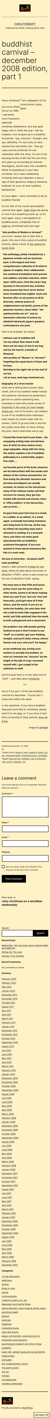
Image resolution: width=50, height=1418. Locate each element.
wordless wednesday (12, 1383)
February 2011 (8, 1022)
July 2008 (6, 1146)
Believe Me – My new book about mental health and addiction (25, 946)
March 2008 (8, 1161)
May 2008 (7, 1154)
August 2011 (8, 1007)
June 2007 (7, 1197)
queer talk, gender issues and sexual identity (23, 1352)
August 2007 (8, 1189)
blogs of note (22, 752)
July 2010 (6, 1050)
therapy (5, 1376)
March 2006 (8, 1257)
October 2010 (8, 1038)
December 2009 (10, 1078)
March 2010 (7, 1066)
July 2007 (6, 1193)
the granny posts (10, 1368)
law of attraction (38, 759)
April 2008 (7, 1157)
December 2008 (10, 1126)
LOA (3, 762)
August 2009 (8, 1094)
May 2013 (6, 987)
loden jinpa (30, 210)
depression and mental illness (16, 1304)
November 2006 (10, 1225)
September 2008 (10, 1138)
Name (5, 822)
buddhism (25, 759)
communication (9, 1296)
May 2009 (7, 1106)
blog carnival (14, 759)
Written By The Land (12, 952)
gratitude (6, 1320)
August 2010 (8, 1046)
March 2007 (8, 1209)
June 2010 (7, 1054)
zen (24, 762)
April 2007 (7, 1205)
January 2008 (8, 1169)
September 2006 (10, 1233)
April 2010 (7, 1062)
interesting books (29, 755)
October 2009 (9, 1086)
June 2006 (7, 1245)
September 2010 (10, 1042)
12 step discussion (11, 1276)
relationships (8, 1356)
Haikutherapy (25, 24)
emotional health (13, 755)
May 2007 (7, 1201)
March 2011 (7, 1018)
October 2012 (8, 1002)
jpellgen (44, 727)
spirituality (42, 755)
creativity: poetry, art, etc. (14, 1300)
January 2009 (8, 1122)
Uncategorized (9, 1379)
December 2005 (10, 1265)
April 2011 (6, 1014)
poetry (9, 762)
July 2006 (6, 1241)
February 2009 (9, 1118)
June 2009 (7, 1102)
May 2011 (6, 1011)
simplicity (17, 762)
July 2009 (6, 1098)
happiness (7, 1324)
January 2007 (8, 1217)
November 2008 (10, 1130)
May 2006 (7, 1249)
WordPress (27, 1408)
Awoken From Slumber (13, 956)
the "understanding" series (15, 1364)
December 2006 (10, 1221)
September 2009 (10, 1090)
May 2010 (6, 1058)
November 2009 (10, 1082)
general (5, 1316)
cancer (5, 1292)
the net (5, 1372)
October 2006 (9, 1229)
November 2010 (9, 1034)
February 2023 (9, 983)
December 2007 (9, 1173)
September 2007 (10, 1185)
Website (6, 852)
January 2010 (8, 1074)
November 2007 (10, 1177)
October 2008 (9, 1134)
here (19, 713)
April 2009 (7, 1110)
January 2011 (8, 1026)
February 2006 (9, 1261)
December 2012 (9, 995)
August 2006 (8, 1237)
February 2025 (9, 979)
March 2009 (8, 1114)
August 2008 (8, 1142)
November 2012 (9, 999)
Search (5, 928)
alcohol (5, 1284)
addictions (7, 1280)
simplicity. (34, 678)
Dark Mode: (40, 1415)
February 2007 (9, 1213)
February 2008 (9, 1165)
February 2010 (9, 1070)
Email (5, 837)
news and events (10, 1332)
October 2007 (8, 1181)
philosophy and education (14, 1340)
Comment (7, 793)
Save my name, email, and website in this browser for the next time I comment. (24, 868)
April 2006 (7, 1253)
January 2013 (8, 991)
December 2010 (9, 1030)
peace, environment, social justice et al (21, 1336)
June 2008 (7, 1149)
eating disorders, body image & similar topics (24, 1308)
